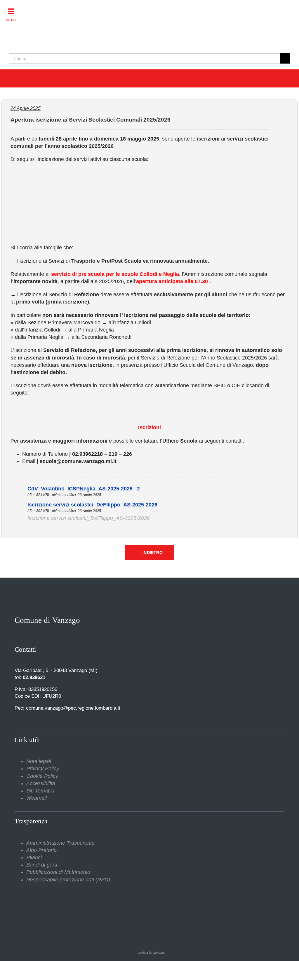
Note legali (38, 761)
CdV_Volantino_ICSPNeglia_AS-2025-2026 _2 (83, 489)
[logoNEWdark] (82, 9)
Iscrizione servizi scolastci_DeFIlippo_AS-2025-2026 (92, 505)
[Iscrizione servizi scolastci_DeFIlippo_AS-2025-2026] (19, 505)
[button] (11, 11)
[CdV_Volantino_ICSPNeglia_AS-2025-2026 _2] (19, 489)
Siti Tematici (40, 791)
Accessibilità (40, 783)
